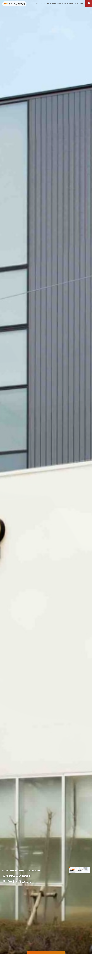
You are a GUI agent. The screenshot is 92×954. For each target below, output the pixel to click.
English (82, 3)
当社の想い (43, 3)
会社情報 (59, 3)
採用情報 (71, 3)
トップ (37, 3)
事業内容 (49, 3)
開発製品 (54, 3)
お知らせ (76, 3)
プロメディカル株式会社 (17, 4)
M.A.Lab (66, 3)
